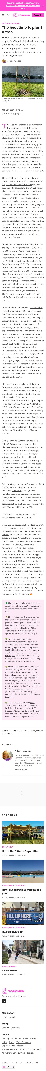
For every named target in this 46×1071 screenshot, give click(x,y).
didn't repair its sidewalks (24, 198)
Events (23, 1049)
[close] (43, 6)
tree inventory (36, 307)
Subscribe (38, 15)
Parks (11, 1042)
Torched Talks (35, 1049)
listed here (16, 490)
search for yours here (19, 357)
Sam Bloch (35, 606)
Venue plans (7, 1038)
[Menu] (3, 14)
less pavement (30, 577)
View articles (21, 769)
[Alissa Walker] (4, 61)
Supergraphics (8, 1046)
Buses (33, 1038)
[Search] (8, 14)
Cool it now (7, 847)
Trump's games (23, 1042)
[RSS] (4, 1001)
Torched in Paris (9, 966)
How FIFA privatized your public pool (21, 891)
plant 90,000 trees (34, 248)
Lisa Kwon (25, 628)
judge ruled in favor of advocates (17, 184)
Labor (4, 1042)
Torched (11, 1063)
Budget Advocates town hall (17, 689)
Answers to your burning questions (18, 1053)
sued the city (8, 188)
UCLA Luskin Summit (11, 407)
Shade (24, 606)
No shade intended (11, 23)
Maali (38, 1063)
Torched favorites (10, 1049)
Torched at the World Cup (13, 886)
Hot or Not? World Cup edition (20, 851)
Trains (25, 1038)
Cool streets (9, 970)
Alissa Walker (14, 61)
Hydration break (12, 932)
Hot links (21, 1046)
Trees (33, 731)
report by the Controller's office (28, 261)
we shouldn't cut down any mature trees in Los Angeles (22, 653)
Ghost (31, 1063)
